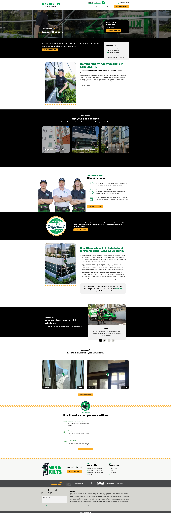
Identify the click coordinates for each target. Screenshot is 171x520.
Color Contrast (91, 512)
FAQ (112, 470)
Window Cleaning (113, 52)
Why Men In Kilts (81, 229)
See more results (85, 394)
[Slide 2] (108, 340)
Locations (114, 468)
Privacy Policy (46, 493)
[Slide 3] (113, 340)
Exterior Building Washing (116, 57)
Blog (112, 475)
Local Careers (111, 2)
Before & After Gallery (95, 472)
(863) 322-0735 (124, 2)
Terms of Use (55, 493)
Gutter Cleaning (112, 48)
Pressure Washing (113, 50)
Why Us (90, 475)
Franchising (52, 490)
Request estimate (86, 449)
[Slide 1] (104, 340)
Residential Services (95, 468)
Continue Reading (85, 85)
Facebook (43, 506)
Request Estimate (121, 6)
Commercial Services (95, 470)
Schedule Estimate (50, 49)
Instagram (46, 506)
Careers (113, 472)
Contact (59, 490)
